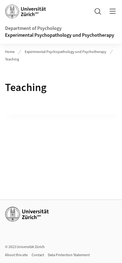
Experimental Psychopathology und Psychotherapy (59, 35)
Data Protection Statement (69, 255)
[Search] (97, 11)
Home (10, 52)
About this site (16, 255)
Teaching (12, 59)
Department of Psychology (33, 28)
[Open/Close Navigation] (112, 11)
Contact (38, 255)
